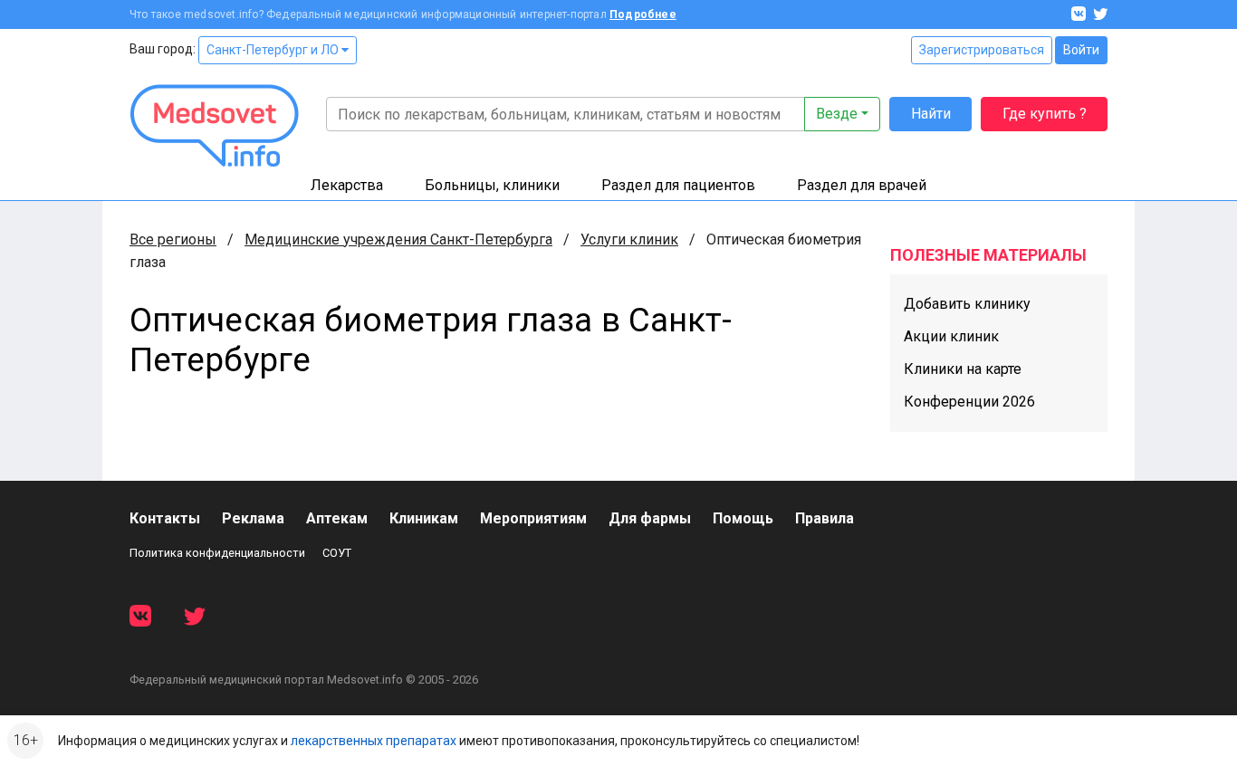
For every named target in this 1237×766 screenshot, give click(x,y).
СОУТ (336, 553)
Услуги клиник (629, 239)
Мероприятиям (533, 518)
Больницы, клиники (492, 185)
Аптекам (337, 518)
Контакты (164, 518)
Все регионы (172, 239)
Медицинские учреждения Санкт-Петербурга (398, 239)
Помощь (743, 518)
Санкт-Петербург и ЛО (273, 50)
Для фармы (650, 518)
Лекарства (347, 185)
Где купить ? (1044, 113)
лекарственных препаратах (373, 740)
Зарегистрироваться (981, 50)
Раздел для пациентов (678, 185)
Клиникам (423, 518)
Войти (1081, 50)
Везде (837, 113)
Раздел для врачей (861, 185)
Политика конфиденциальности (217, 553)
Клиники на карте (962, 369)
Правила (824, 518)
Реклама (253, 518)
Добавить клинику (967, 303)
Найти (931, 113)
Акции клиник (951, 336)
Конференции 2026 (969, 401)
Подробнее (642, 14)
